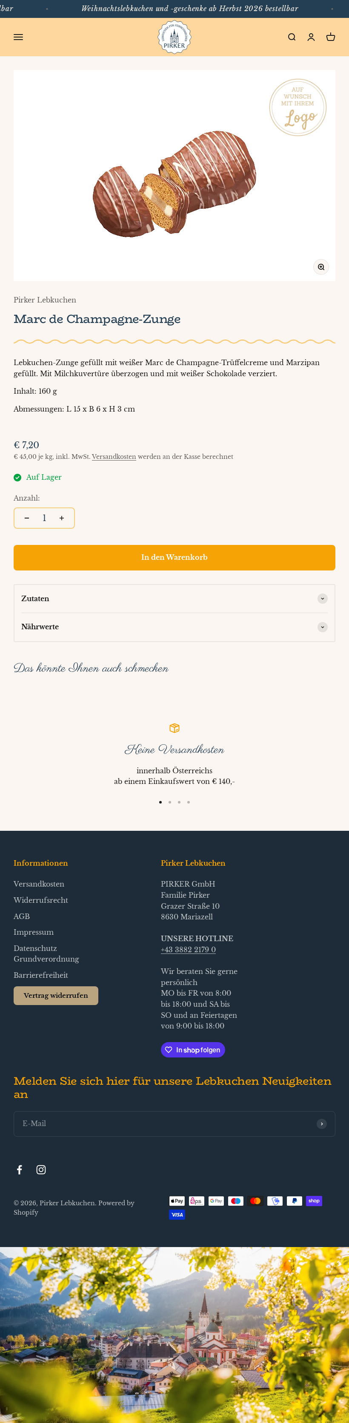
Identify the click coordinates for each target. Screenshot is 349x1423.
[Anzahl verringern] (26, 518)
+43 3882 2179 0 (188, 949)
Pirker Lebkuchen (45, 300)
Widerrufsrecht (41, 900)
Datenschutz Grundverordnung (46, 954)
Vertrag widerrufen (56, 995)
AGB (22, 916)
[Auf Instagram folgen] (41, 1169)
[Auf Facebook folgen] (19, 1169)
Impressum (34, 932)
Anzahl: (27, 498)
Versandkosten (114, 457)
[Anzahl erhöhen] (61, 518)
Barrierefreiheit (41, 975)
